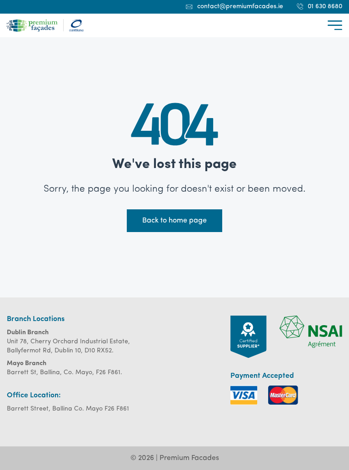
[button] (335, 25)
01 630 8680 (325, 6)
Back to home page (174, 220)
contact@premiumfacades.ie (240, 6)
